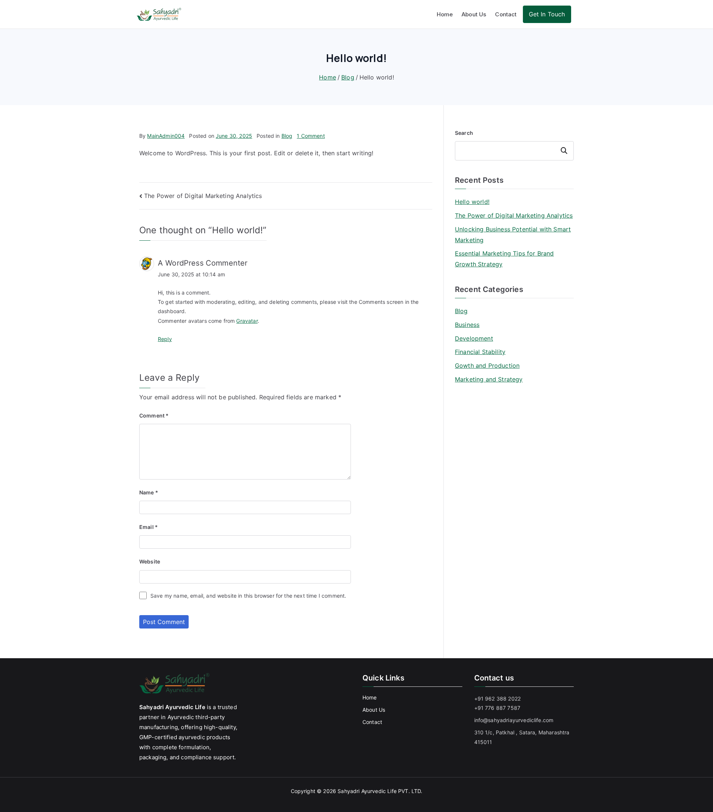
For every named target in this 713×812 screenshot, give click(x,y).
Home (445, 14)
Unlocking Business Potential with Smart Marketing (513, 234)
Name (148, 492)
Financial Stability (480, 351)
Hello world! (472, 201)
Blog (287, 136)
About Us (474, 14)
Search (464, 133)
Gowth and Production (487, 365)
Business (467, 324)
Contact (506, 14)
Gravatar (246, 321)
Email (148, 527)
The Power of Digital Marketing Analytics (203, 195)
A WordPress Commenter (202, 263)
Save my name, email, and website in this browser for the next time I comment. (248, 595)
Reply (165, 339)
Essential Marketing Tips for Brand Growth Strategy (504, 259)
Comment (154, 415)
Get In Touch (547, 14)
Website (149, 561)
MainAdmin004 (166, 136)
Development (474, 338)
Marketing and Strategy (489, 379)
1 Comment (311, 136)
